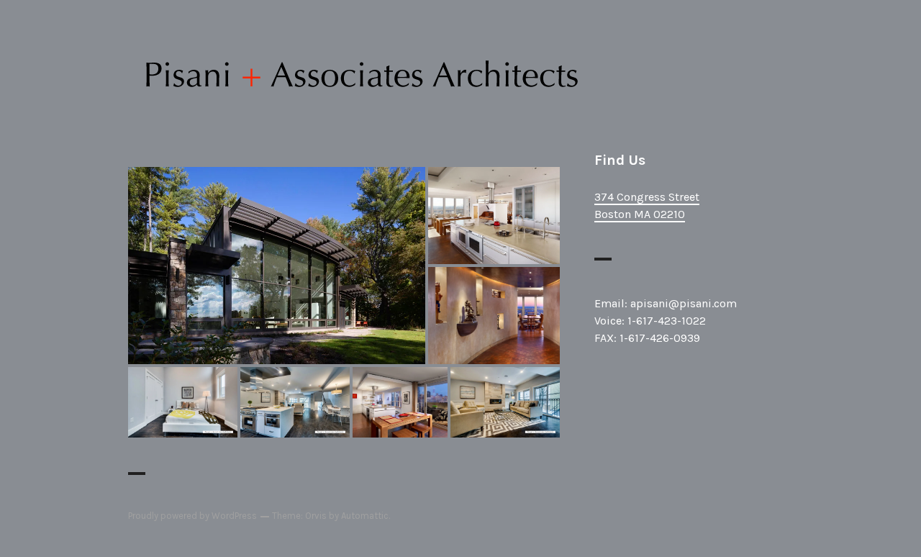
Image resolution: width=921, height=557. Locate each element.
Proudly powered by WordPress (192, 515)
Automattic (365, 515)
